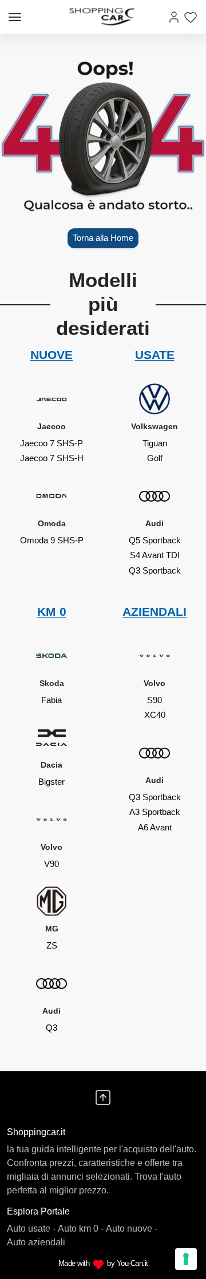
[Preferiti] (190, 17)
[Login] (174, 17)
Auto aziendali (36, 1242)
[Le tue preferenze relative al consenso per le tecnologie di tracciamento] (186, 1259)
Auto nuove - (131, 1228)
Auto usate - (31, 1228)
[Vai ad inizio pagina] (103, 1097)
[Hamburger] (15, 17)
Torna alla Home (103, 238)
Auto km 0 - (81, 1228)
